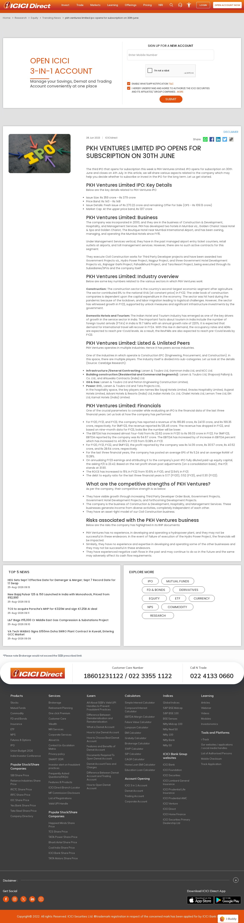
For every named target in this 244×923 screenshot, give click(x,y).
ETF (177, 598)
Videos (205, 713)
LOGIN (203, 5)
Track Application (211, 764)
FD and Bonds (18, 718)
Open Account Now (227, 5)
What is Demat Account (100, 727)
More (180, 91)
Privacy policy (57, 753)
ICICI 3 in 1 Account (136, 785)
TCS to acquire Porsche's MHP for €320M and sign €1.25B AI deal (52, 609)
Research (21, 18)
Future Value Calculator (138, 722)
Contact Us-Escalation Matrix (62, 747)
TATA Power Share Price (63, 836)
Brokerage (55, 702)
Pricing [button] (147, 5)
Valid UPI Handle (58, 803)
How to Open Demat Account (99, 786)
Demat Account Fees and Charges (101, 765)
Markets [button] (95, 5)
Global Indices (171, 702)
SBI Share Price (19, 775)
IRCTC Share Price (21, 789)
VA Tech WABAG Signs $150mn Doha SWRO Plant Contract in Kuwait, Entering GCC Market (61, 633)
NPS (150, 607)
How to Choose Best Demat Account (103, 739)
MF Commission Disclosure (64, 792)
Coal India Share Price (62, 847)
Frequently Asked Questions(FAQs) (59, 775)
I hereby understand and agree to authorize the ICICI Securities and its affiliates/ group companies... (171, 90)
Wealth (53, 723)
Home (6, 18)
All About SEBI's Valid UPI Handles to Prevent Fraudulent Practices (101, 706)
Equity (34, 18)
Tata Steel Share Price (23, 810)
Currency (202, 598)
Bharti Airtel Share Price (63, 842)
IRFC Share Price (20, 794)
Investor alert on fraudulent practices (64, 766)
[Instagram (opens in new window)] (15, 899)
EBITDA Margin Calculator (140, 716)
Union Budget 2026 (21, 750)
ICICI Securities (171, 775)
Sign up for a (170, 46)
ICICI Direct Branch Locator (64, 787)
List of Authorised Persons (216, 753)
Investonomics (209, 723)
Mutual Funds (177, 581)
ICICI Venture (170, 803)
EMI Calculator (133, 732)
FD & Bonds (156, 589)
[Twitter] (224, 139)
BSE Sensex (170, 718)
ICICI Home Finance (174, 814)
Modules (206, 718)
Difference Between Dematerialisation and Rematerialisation (100, 718)
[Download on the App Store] (200, 900)
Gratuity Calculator (135, 738)
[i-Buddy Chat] (228, 916)
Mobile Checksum (211, 758)
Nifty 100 (168, 734)
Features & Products (60, 782)
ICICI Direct (169, 808)
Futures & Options (20, 739)
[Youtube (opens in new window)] (41, 899)
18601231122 (103, 676)
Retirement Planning (61, 707)
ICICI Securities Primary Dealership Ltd (176, 821)
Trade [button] (79, 5)
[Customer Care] (180, 5)
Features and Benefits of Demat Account (101, 748)
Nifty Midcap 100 (172, 723)
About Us (54, 739)
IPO (150, 581)
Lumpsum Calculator (136, 727)
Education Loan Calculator (140, 769)
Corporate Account (136, 801)
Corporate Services (60, 734)
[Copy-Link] (231, 139)
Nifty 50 (167, 745)
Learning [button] (112, 5)
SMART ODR (56, 759)
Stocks (14, 702)
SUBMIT (171, 99)
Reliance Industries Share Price (25, 782)
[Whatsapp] (205, 139)
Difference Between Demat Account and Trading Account (103, 776)
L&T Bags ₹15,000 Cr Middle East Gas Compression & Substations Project (58, 620)
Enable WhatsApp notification (153, 83)
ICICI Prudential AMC (175, 798)
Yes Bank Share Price (23, 805)
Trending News (51, 18)
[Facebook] (211, 139)
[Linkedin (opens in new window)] (32, 899)
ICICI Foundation (172, 769)
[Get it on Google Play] (227, 900)
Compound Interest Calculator (136, 709)
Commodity (177, 607)
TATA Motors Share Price (63, 858)
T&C (171, 83)
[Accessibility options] (189, 5)
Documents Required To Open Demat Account (101, 757)
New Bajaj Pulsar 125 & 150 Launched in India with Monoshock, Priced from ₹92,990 (58, 596)
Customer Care (57, 718)
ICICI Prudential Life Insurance (174, 791)
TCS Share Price (58, 831)
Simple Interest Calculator (140, 702)
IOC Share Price (19, 800)
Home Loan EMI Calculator (140, 764)
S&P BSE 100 (171, 713)
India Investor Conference (25, 755)
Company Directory (21, 816)
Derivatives (188, 589)
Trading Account (134, 796)
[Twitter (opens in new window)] (23, 899)
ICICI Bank (169, 764)
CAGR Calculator (134, 759)
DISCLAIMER (231, 132)
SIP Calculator (133, 753)
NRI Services (56, 729)
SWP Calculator (134, 748)
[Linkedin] (218, 139)
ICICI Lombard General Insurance (176, 782)
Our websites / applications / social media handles (217, 746)
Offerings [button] (130, 5)
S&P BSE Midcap (173, 707)
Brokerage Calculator (137, 743)
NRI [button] (161, 5)
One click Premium (59, 713)
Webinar (206, 707)
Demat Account (134, 790)
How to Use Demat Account (103, 732)
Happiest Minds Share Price (62, 824)
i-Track (205, 739)
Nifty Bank (169, 739)
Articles (205, 702)
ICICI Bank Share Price (62, 852)
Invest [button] (65, 5)
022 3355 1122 (150, 676)
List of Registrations (60, 798)
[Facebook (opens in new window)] (6, 899)
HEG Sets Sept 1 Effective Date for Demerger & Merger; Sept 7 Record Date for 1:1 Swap (62, 581)
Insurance (16, 723)
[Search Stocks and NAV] (171, 5)
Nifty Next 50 (170, 729)
